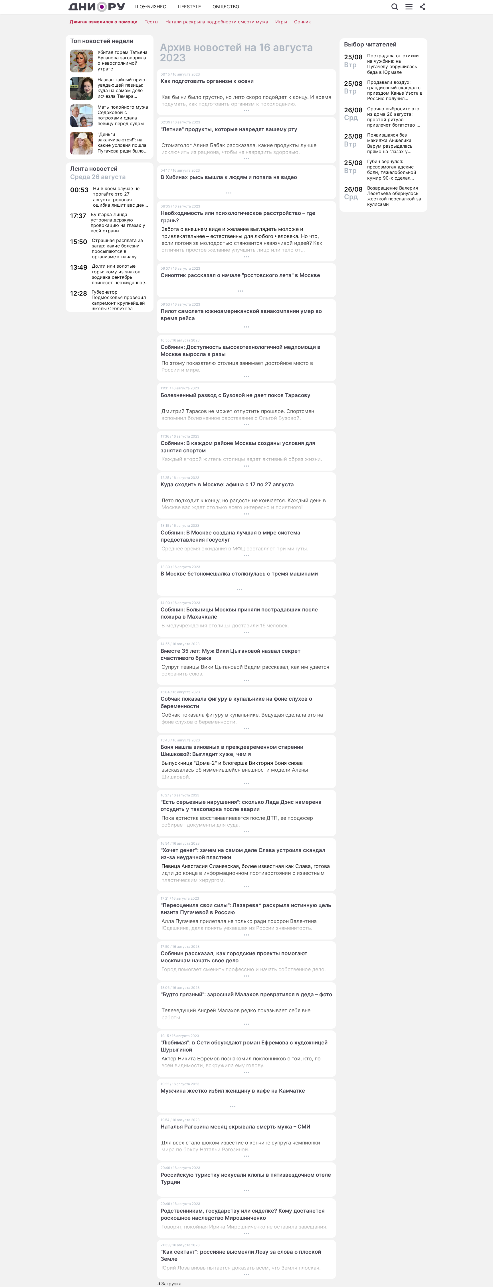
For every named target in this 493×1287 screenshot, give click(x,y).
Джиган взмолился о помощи (104, 22)
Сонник (302, 22)
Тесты (151, 22)
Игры (281, 22)
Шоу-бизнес (150, 6)
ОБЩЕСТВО (226, 6)
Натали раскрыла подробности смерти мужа (216, 22)
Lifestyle (189, 6)
